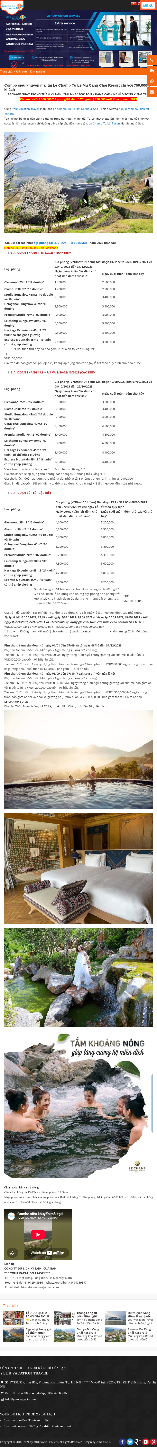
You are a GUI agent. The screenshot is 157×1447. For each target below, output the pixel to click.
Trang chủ (6, 71)
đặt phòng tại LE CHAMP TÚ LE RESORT (61, 243)
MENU (148, 5)
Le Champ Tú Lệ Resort (105, 123)
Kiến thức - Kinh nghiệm (30, 71)
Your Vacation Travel (25, 108)
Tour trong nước (14, 1420)
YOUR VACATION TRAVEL (24, 1372)
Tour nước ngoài (14, 1426)
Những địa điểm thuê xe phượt (50, 1426)
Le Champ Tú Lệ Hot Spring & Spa (76, 108)
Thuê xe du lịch (39, 1420)
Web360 (103, 1442)
